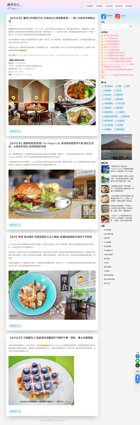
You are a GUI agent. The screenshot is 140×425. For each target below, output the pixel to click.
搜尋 (102, 22)
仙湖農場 (108, 129)
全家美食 (121, 121)
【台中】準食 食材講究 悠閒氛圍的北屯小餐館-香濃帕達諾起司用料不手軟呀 (50, 237)
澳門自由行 (109, 86)
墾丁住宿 (121, 103)
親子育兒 (107, 283)
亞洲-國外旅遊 (108, 234)
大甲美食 (108, 99)
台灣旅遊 (89, 6)
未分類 (106, 263)
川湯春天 (121, 112)
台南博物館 (109, 103)
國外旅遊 (129, 6)
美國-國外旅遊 (108, 275)
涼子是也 (50, 420)
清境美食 (119, 99)
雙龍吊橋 (126, 116)
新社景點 (108, 95)
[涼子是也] (13, 6)
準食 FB (64, 263)
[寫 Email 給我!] (137, 371)
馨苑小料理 (39, 29)
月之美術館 (109, 125)
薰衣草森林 (109, 121)
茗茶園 (120, 125)
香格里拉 (108, 108)
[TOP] (137, 388)
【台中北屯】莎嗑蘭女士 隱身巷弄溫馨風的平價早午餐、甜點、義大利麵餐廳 (51, 337)
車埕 (119, 86)
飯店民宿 (119, 6)
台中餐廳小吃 (108, 250)
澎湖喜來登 (109, 112)
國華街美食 (120, 129)
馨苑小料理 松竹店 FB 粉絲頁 (21, 75)
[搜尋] (130, 26)
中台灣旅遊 (107, 230)
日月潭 (118, 90)
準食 (10, 244)
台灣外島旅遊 (108, 255)
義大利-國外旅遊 (109, 279)
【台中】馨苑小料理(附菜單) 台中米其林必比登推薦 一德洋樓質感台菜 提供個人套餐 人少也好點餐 (53, 55)
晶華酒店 (119, 108)
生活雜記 (107, 271)
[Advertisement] (117, 300)
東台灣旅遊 (107, 267)
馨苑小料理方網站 (17, 72)
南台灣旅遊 (107, 246)
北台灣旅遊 (107, 242)
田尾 (128, 86)
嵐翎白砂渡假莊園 (111, 116)
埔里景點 (108, 90)
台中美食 (109, 6)
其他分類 (107, 238)
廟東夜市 (119, 95)
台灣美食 (99, 6)
